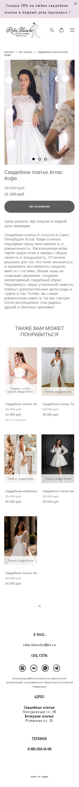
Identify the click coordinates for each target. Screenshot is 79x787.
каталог (9, 52)
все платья (25, 52)
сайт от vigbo (39, 777)
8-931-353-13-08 (40, 749)
